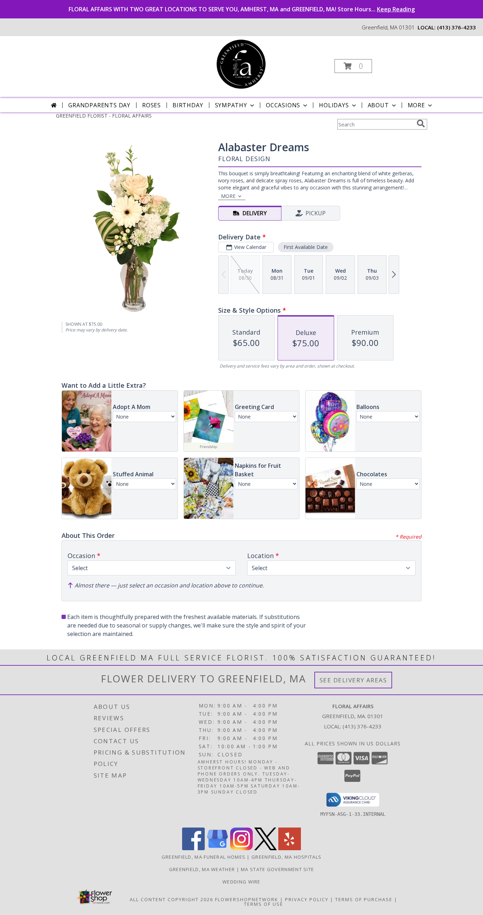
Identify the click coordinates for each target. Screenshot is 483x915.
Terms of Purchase (363, 899)
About (378, 105)
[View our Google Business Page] (217, 848)
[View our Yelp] (289, 848)
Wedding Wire (241, 882)
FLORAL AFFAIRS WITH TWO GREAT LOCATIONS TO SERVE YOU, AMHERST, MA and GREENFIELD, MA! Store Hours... (242, 9)
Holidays (334, 105)
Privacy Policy (306, 899)
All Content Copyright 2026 (171, 899)
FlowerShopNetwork (246, 899)
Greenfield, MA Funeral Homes (203, 857)
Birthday (188, 105)
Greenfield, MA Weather (202, 869)
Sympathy (231, 105)
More (416, 105)
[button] (353, 66)
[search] (421, 123)
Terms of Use (263, 904)
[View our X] (265, 848)
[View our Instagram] (241, 848)
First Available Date (306, 247)
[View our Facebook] (193, 848)
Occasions (283, 105)
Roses (151, 105)
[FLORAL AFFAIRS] (241, 64)
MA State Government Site (277, 869)
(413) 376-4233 (456, 27)
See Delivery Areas (353, 680)
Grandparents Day (99, 105)
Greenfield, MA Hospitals (286, 857)
